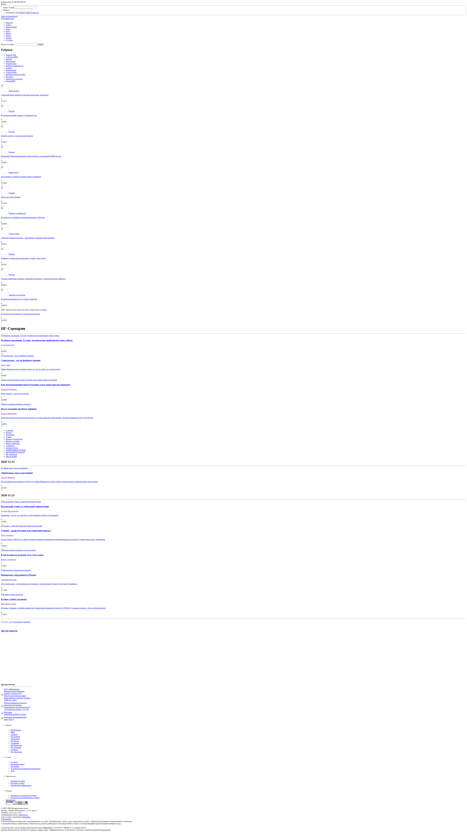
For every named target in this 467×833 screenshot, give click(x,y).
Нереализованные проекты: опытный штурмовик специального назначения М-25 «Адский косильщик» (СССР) (17, 706)
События (9, 430)
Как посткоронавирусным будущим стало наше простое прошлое (35, 384)
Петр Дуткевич (7, 535)
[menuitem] (236, 23)
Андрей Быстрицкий (9, 511)
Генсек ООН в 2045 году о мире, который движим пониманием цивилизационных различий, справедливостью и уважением (53, 539)
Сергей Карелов (7, 345)
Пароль (6, 10)
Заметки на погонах (14, 79)
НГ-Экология (11, 454)
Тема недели (11, 55)
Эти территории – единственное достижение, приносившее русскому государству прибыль (39, 584)
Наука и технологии (14, 439)
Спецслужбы (11, 72)
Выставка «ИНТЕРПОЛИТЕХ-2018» (15, 713)
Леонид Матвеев (8, 477)
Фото (8, 31)
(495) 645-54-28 (15, 813)
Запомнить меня (12, 13)
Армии (9, 68)
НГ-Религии (16, 730)
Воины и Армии (13, 441)
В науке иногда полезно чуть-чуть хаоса (22, 555)
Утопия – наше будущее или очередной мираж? (26, 530)
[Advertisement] (15, 658)
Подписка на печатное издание (24, 795)
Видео (8, 34)
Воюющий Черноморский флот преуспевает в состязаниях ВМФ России (31, 156)
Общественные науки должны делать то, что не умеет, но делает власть (30, 369)
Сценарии (15, 743)
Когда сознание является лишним (18, 409)
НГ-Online (15, 766)
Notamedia (26, 817)
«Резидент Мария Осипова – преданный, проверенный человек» (28, 238)
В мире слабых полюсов (14, 599)
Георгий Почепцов (9, 389)
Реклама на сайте (18, 781)
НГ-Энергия (16, 747)
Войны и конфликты (14, 66)
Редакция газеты (17, 764)
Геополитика (11, 64)
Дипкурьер (15, 739)
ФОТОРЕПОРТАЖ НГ (15, 452)
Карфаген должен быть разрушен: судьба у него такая (23, 258)
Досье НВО (10, 81)
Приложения (11, 27)
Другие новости (9, 630)
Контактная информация (21, 785)
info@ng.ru (23, 815)
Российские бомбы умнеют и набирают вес (19, 115)
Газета (8, 25)
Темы (8, 29)
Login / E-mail (8, 7)
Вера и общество (13, 443)
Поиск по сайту (7, 44)
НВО (13, 732)
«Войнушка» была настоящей (17, 473)
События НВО (12, 57)
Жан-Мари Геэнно (8, 604)
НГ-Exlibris (15, 737)
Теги (13, 771)
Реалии (9, 59)
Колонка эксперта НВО (15, 75)
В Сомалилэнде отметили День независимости (20, 314)
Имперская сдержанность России (18, 575)
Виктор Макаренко (9, 414)
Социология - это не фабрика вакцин (20, 360)
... (9, 622)
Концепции (10, 61)
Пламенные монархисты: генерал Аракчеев (19, 299)
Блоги (8, 36)
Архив (8, 38)
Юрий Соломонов (8, 559)
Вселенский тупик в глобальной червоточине (25, 506)
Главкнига (10, 446)
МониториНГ (11, 457)
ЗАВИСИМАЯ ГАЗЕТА (16, 450)
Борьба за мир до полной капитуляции (17, 136)
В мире (9, 437)
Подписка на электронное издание (25, 798)
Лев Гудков (5, 365)
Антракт (14, 734)
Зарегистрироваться (9, 16)
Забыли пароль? (32, 13)
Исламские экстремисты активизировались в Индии (23, 217)
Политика (10, 435)
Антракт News (12, 448)
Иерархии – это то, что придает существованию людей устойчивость (29, 515)
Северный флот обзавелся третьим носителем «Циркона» (25, 95)
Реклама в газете (17, 783)
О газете (9, 40)
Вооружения (11, 70)
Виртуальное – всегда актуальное (15, 394)
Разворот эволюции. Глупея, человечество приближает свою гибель (37, 340)
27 (11, 622)
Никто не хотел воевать (11, 197)
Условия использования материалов (25, 769)
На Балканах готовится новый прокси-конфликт (21, 177)
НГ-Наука (15, 741)
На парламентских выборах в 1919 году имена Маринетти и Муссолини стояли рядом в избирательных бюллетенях (49, 482)
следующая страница (21, 622)
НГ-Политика (16, 745)
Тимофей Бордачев (9, 580)
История (9, 77)
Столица (14, 750)
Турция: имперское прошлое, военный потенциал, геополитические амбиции (33, 279)
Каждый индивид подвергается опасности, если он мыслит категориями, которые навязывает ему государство (47, 418)
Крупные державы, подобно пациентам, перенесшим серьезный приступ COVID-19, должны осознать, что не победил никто (53, 608)
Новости (9, 23)
